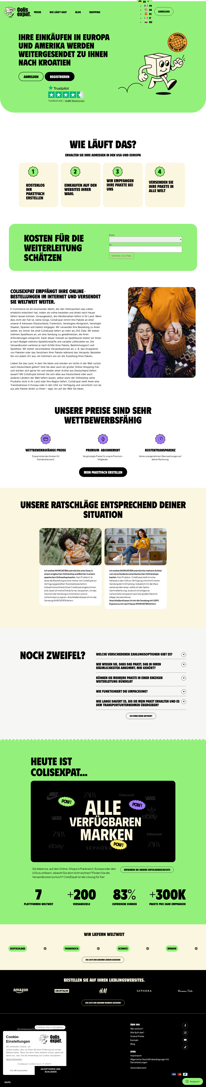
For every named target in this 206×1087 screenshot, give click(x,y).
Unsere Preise (137, 1036)
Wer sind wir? (136, 1028)
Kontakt (134, 1040)
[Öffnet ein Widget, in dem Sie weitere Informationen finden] (192, 1081)
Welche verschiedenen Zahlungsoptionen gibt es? (134, 654)
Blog (78, 12)
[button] (141, 654)
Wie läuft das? (58, 12)
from (111, 235)
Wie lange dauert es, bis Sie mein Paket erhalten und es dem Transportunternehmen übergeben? (137, 703)
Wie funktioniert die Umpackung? (122, 691)
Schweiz (123, 948)
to (110, 244)
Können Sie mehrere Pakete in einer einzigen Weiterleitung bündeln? (129, 679)
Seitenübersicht (138, 1067)
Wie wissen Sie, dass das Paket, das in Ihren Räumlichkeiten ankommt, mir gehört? (128, 666)
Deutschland (17, 948)
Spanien (171, 948)
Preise (37, 12)
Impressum (136, 1055)
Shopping (94, 12)
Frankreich (71, 948)
